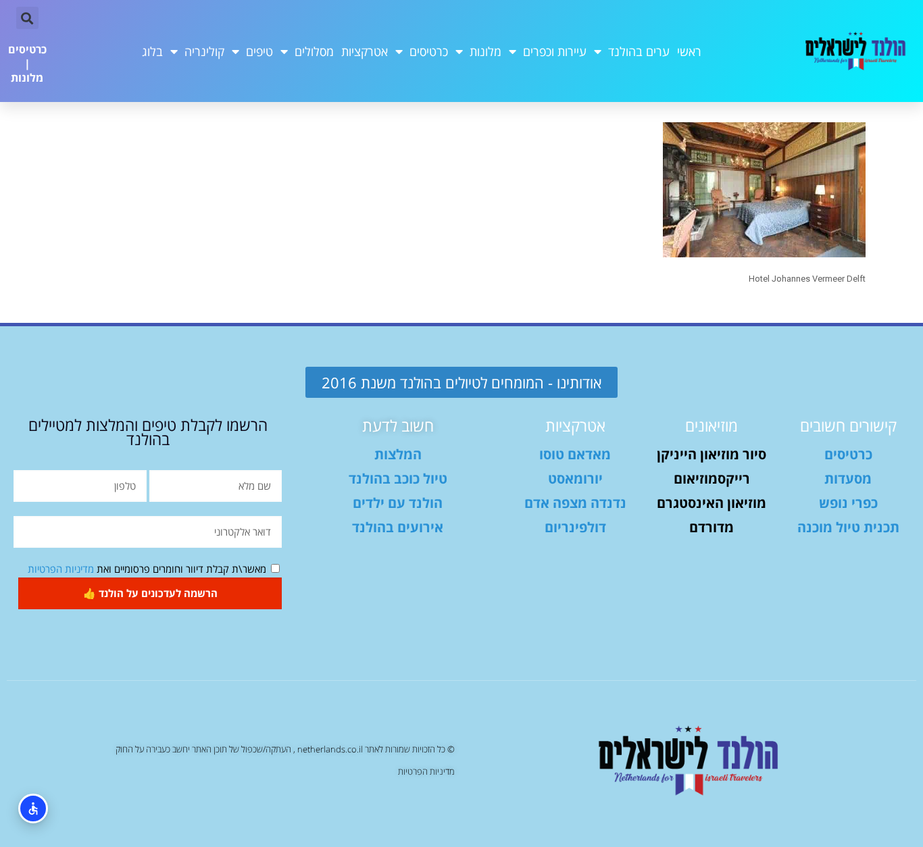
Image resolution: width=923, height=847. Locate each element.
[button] (27, 18)
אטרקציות (364, 51)
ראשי (689, 51)
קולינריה (204, 51)
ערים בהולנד (639, 51)
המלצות (398, 454)
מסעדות (848, 478)
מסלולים (314, 51)
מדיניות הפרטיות (61, 568)
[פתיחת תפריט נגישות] (33, 808)
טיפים (259, 51)
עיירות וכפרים (555, 51)
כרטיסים (428, 51)
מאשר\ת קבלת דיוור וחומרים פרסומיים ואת (147, 568)
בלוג (152, 51)
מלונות (485, 51)
